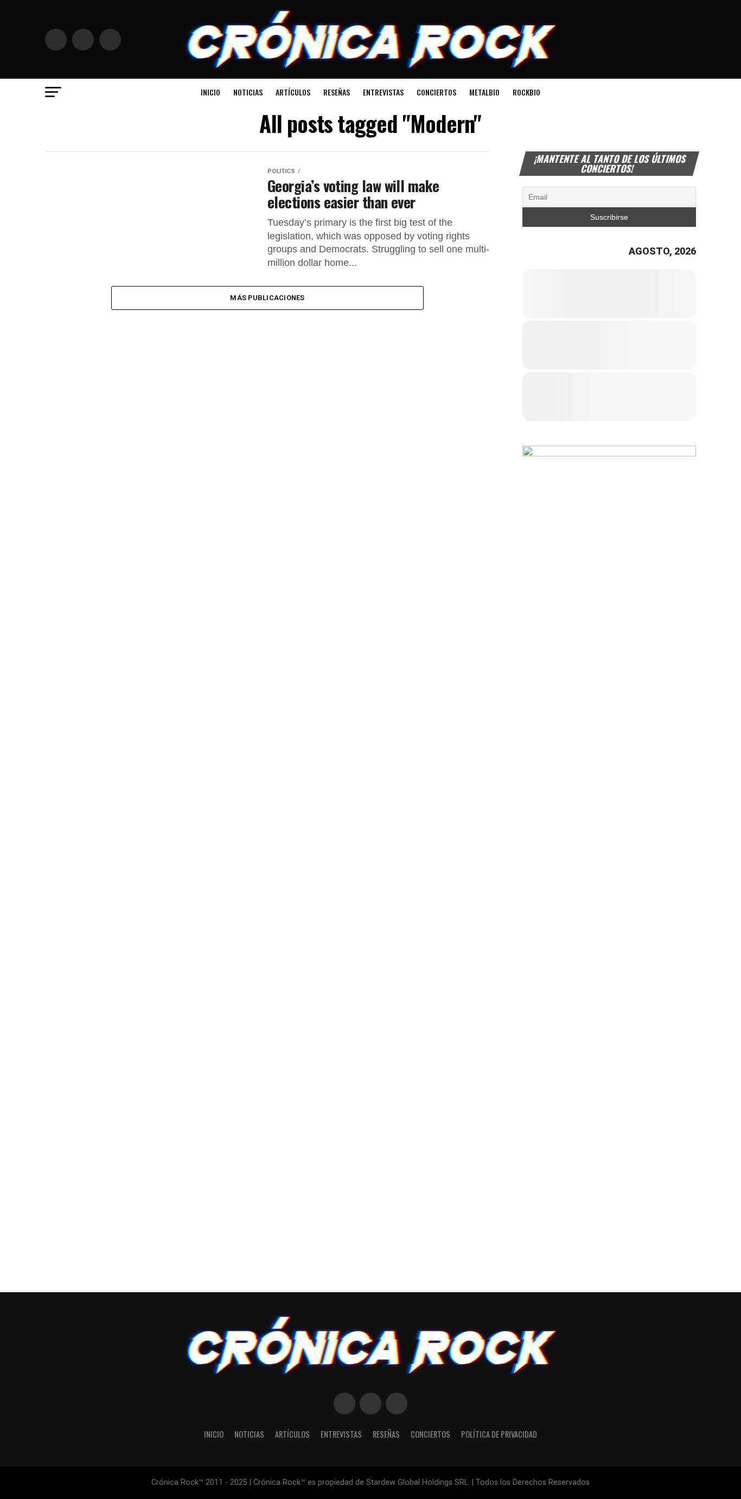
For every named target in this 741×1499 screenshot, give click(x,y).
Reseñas (336, 92)
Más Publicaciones (267, 298)
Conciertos (436, 92)
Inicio (210, 92)
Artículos (293, 92)
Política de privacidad (499, 1434)
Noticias (248, 92)
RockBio (526, 92)
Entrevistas (383, 92)
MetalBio (484, 92)
